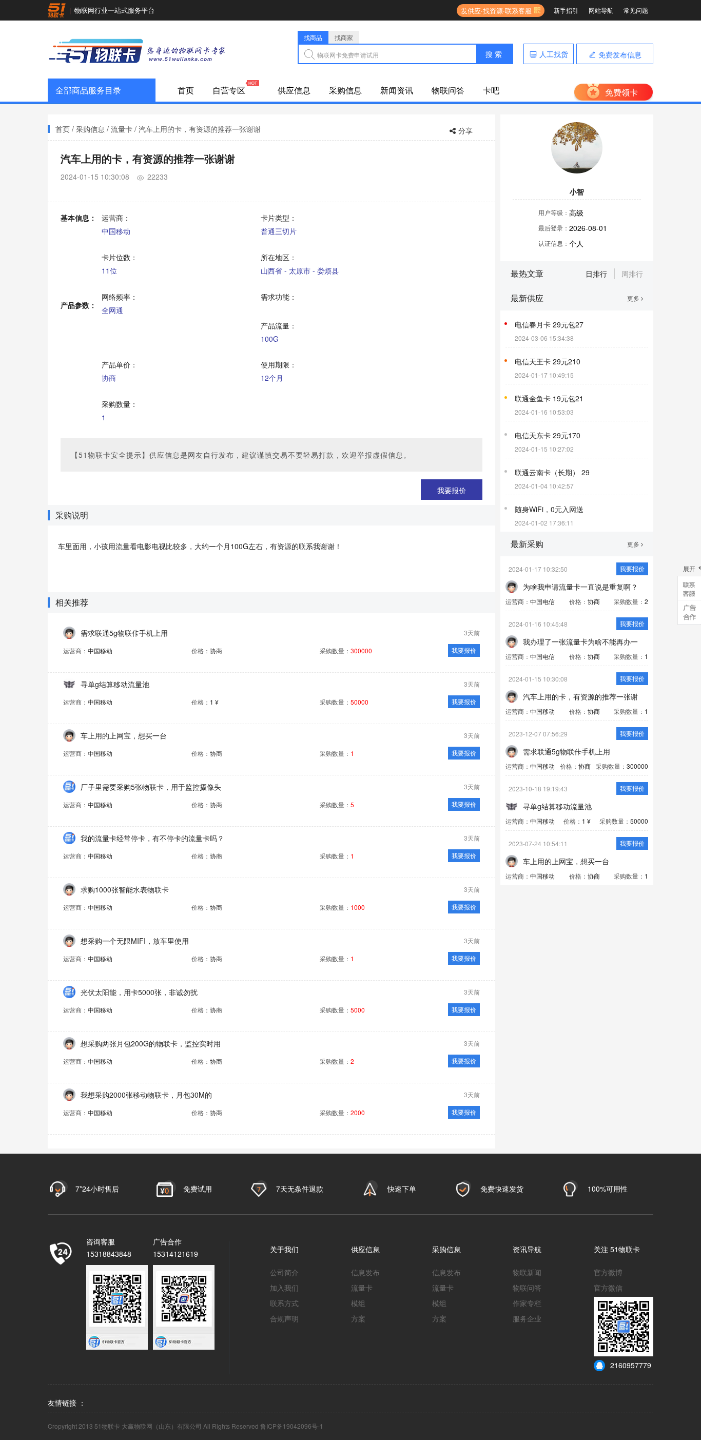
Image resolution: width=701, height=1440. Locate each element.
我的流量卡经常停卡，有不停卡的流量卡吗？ (152, 838)
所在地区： (279, 257)
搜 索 (493, 54)
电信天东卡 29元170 (547, 435)
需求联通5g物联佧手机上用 (124, 633)
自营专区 (228, 90)
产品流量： (279, 325)
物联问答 (448, 90)
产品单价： (120, 364)
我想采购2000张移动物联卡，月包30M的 (146, 1094)
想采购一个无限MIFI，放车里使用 (135, 941)
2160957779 (630, 1365)
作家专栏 (527, 1303)
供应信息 (294, 90)
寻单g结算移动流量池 (115, 684)
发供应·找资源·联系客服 (494, 10)
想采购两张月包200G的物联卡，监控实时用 (151, 1043)
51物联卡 (625, 1249)
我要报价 (451, 490)
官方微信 (608, 1287)
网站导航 (601, 10)
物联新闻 (527, 1272)
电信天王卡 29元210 (547, 361)
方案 (358, 1318)
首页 (186, 90)
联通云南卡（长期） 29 (552, 472)
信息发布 (365, 1272)
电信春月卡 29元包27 (549, 324)
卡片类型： (279, 217)
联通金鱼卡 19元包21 (549, 398)
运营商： (116, 217)
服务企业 (527, 1318)
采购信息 (345, 90)
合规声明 (284, 1318)
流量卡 (121, 129)
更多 (634, 298)
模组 (358, 1303)
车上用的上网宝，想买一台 (124, 735)
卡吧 (491, 90)
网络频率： (120, 296)
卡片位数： (120, 257)
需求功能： (279, 296)
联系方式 (284, 1303)
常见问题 (636, 10)
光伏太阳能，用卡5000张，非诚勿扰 (139, 992)
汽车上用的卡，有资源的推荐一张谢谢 (200, 129)
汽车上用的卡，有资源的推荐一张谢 (580, 696)
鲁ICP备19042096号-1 (291, 1426)
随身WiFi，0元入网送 (549, 509)
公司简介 (284, 1272)
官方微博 (608, 1272)
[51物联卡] (137, 50)
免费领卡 (621, 92)
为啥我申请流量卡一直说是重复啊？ (580, 586)
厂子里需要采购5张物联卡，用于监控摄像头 (151, 787)
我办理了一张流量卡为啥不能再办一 (580, 641)
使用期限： (279, 364)
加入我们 (284, 1287)
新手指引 (566, 10)
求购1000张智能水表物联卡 (125, 889)
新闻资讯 (396, 90)
